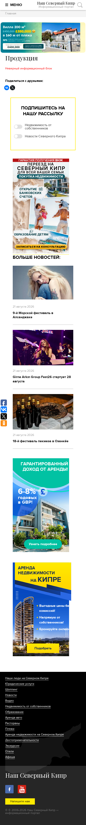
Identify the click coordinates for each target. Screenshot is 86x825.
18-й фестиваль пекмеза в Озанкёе (40, 441)
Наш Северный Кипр (56, 5)
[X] (12, 87)
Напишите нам (20, 801)
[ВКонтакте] (6, 87)
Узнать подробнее (43, 544)
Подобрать (43, 648)
